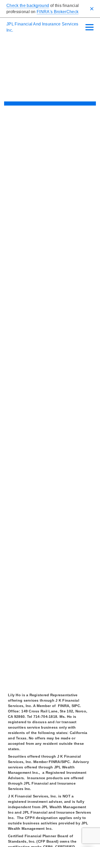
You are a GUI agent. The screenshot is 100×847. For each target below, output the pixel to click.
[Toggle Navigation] (89, 27)
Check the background (27, 5)
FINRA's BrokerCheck (57, 12)
